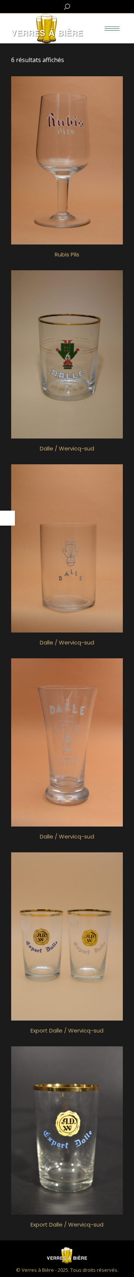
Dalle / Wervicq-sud (67, 448)
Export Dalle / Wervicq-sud (67, 1030)
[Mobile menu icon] (112, 28)
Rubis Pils (67, 254)
